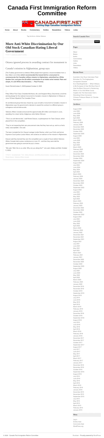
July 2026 (76, 111)
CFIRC (25, 54)
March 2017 (77, 358)
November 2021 (78, 237)
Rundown (76, 435)
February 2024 (78, 176)
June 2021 (76, 246)
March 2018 (77, 331)
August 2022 (77, 217)
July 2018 (76, 322)
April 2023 (76, 199)
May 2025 (76, 142)
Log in (75, 419)
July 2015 (76, 399)
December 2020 (78, 259)
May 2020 (76, 275)
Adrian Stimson (29, 155)
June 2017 (76, 351)
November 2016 (78, 367)
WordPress (97, 435)
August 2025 (77, 136)
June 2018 (76, 324)
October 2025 (77, 131)
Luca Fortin (62, 155)
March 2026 (77, 120)
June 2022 (76, 221)
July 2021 (76, 244)
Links (75, 30)
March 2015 (77, 405)
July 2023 (76, 192)
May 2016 (76, 381)
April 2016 (76, 383)
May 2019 (76, 302)
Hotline (46, 30)
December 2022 (78, 208)
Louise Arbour (54, 155)
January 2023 (77, 205)
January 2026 (77, 124)
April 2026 (76, 118)
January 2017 (77, 363)
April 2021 (76, 250)
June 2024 (76, 167)
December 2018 (78, 313)
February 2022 (78, 230)
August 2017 (77, 347)
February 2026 (78, 122)
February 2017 (78, 360)
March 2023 (77, 201)
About (15, 30)
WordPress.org (78, 426)
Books (23, 30)
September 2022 (78, 214)
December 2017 (78, 338)
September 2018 (78, 318)
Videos (67, 30)
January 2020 (77, 284)
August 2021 (77, 241)
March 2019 (77, 306)
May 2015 (76, 401)
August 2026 (77, 109)
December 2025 (78, 127)
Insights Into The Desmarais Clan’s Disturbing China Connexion (84, 94)
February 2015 (78, 408)
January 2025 (77, 151)
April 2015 (76, 403)
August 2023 (77, 190)
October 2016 (77, 369)
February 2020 (78, 282)
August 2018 (77, 320)
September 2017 (78, 345)
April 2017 (76, 356)
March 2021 (77, 253)
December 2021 (78, 235)
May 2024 (76, 169)
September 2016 (78, 372)
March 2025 (77, 147)
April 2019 (76, 304)
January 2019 (77, 311)
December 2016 (78, 365)
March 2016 (77, 385)
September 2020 (78, 266)
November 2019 (78, 288)
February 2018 (78, 333)
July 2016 (76, 376)
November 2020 (78, 262)
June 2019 (76, 300)
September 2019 (78, 293)
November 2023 (78, 183)
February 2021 (78, 255)
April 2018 (76, 329)
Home (7, 30)
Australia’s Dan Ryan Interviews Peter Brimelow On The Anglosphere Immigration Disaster (85, 79)
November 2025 (78, 129)
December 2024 (78, 154)
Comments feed (78, 424)
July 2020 (76, 270)
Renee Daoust (10, 157)
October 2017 (77, 342)
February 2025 (78, 149)
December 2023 (78, 181)
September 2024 (78, 160)
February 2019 (78, 309)
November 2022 (78, 210)
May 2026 (76, 115)
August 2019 (77, 295)
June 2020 (76, 273)
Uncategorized (16, 155)
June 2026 (76, 113)
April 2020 (76, 277)
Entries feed (77, 422)
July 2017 (76, 349)
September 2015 (78, 396)
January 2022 (77, 232)
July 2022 (76, 219)
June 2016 (76, 378)
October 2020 (77, 264)
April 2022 (76, 226)
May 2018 (76, 327)
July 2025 (76, 138)
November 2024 (78, 156)
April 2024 (76, 172)
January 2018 (77, 336)
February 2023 (78, 203)
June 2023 (76, 194)
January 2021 (77, 257)
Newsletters (56, 30)
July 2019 (76, 297)
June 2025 (76, 140)
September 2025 (78, 133)
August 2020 (77, 268)
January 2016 (77, 390)
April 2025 (76, 145)
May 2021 (76, 248)
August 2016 (77, 374)
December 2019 (78, 286)
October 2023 (77, 185)
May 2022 (76, 223)
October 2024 (77, 158)
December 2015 (78, 392)
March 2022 (77, 228)
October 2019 (77, 291)
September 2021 (78, 239)
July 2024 (76, 165)
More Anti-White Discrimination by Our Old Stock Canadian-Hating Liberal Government (34, 47)
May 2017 (76, 354)
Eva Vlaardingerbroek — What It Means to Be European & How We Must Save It (86, 85)
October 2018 (77, 315)
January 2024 (77, 178)
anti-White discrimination (42, 155)
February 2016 (78, 387)
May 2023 (76, 196)
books (75, 56)
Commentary (35, 30)
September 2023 (78, 187)
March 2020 (77, 279)
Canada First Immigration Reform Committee (52, 10)
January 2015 (77, 410)
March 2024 (77, 174)
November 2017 (78, 340)
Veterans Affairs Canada (22, 157)
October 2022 (77, 212)
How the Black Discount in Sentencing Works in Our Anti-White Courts (86, 89)
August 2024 (77, 163)
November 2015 (78, 394)
